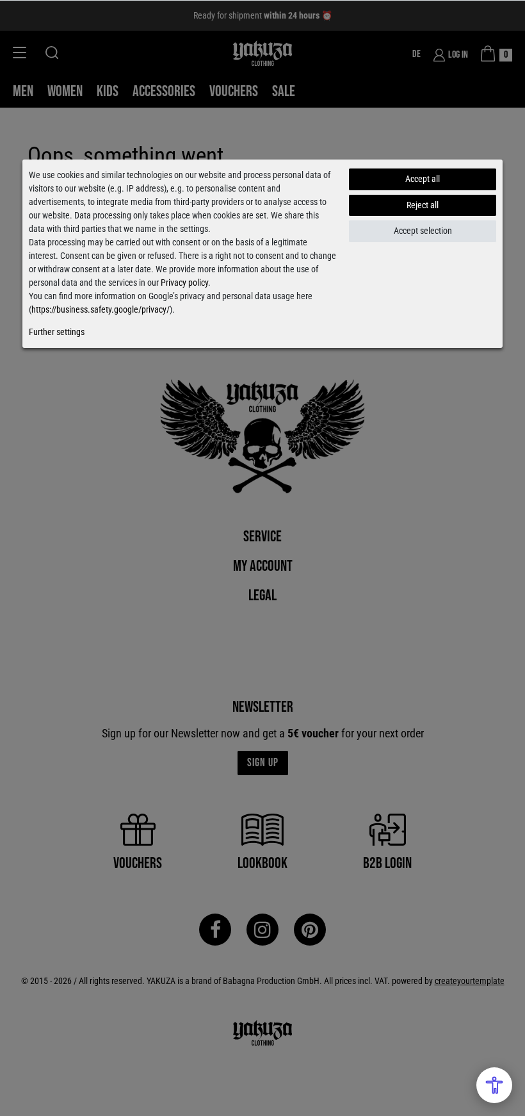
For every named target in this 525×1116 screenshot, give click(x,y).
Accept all (422, 179)
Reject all (423, 205)
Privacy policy (184, 282)
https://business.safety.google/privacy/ (100, 309)
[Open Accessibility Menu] (494, 1085)
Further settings (57, 332)
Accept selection (423, 231)
